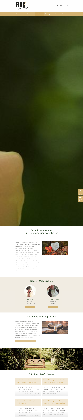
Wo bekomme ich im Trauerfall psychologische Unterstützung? (27, 381)
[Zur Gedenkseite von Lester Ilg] (30, 291)
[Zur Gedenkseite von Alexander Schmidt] (53, 291)
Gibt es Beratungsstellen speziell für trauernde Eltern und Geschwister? (54, 381)
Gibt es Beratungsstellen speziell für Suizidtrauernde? (28, 402)
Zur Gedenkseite (30, 307)
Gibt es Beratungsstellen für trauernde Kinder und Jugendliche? (54, 402)
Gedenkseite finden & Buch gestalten (25, 341)
